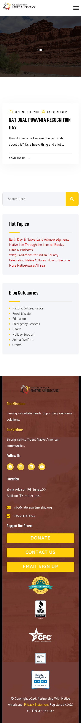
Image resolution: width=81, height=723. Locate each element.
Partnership (59, 112)
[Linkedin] (31, 466)
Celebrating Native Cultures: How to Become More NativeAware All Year (39, 263)
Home (40, 50)
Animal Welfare (22, 340)
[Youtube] (41, 466)
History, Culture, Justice (27, 308)
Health (16, 329)
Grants (16, 345)
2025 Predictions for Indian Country (33, 255)
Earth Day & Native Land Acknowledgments (39, 239)
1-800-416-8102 (24, 515)
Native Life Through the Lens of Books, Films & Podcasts (36, 247)
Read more (17, 158)
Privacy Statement (36, 704)
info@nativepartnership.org (33, 507)
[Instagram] (20, 466)
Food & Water (22, 313)
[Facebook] (10, 466)
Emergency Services (26, 324)
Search (72, 199)
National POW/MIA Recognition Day (40, 124)
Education (19, 319)
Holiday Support (23, 334)
